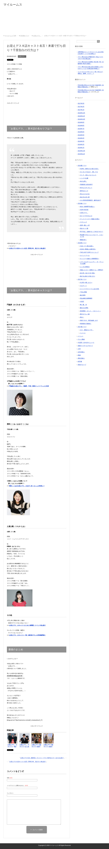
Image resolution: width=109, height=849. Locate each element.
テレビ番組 (81, 339)
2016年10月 (81, 119)
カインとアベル (85, 255)
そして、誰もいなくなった (88, 175)
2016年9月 (81, 122)
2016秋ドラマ (82, 243)
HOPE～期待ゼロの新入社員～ (89, 168)
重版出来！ (83, 239)
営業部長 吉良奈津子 (86, 184)
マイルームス (12, 4)
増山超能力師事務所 (86, 298)
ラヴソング (83, 222)
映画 (79, 355)
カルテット (83, 285)
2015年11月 (81, 154)
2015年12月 (81, 151)
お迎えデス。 (22, 56)
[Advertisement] (54, 22)
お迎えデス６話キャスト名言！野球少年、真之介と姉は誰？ (27, 761)
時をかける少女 (85, 194)
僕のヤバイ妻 (84, 228)
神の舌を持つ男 (85, 197)
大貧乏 (82, 301)
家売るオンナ (84, 191)
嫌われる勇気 (84, 308)
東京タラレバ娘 (85, 314)
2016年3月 (81, 141)
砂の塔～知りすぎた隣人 (87, 273)
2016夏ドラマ (82, 165)
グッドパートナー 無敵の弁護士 (89, 219)
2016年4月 (81, 138)
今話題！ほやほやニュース (86, 342)
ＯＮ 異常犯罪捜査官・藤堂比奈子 (90, 200)
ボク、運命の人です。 (87, 330)
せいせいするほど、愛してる (89, 172)
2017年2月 (81, 106)
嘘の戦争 (82, 295)
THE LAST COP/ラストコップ (89, 252)
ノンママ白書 (84, 178)
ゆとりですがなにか (86, 216)
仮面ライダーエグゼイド (85, 345)
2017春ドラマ (82, 326)
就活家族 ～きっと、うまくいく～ (90, 311)
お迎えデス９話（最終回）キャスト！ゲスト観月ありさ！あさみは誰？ (42, 758)
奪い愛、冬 (83, 304)
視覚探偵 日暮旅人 (85, 323)
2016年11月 (81, 116)
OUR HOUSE (84, 209)
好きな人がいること (86, 187)
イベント (80, 336)
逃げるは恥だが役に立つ (87, 276)
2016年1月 (81, 147)
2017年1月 (81, 109)
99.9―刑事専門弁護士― (87, 206)
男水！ (82, 317)
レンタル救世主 (85, 266)
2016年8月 (81, 125)
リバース (82, 333)
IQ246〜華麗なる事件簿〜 (88, 249)
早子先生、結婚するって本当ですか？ (91, 231)
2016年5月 (81, 135)
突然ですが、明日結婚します (89, 320)
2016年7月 (81, 128)
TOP (10, 35)
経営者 (80, 361)
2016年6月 (81, 132)
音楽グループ (82, 364)
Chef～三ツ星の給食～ (87, 246)
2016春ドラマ (82, 203)
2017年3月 (81, 103)
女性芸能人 (81, 352)
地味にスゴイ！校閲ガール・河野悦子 (91, 270)
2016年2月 (81, 144)
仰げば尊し (83, 181)
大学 (79, 349)
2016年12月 (81, 113)
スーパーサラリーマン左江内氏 (89, 289)
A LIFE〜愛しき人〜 (86, 282)
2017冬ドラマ (82, 279)
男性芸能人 (81, 358)
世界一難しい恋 (85, 225)
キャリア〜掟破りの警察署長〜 (89, 258)
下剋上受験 (83, 292)
